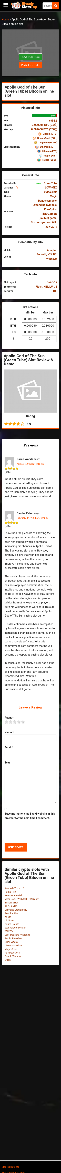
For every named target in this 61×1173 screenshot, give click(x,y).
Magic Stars (11, 949)
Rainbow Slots (12, 952)
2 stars (11, 722)
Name (9, 732)
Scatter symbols (41, 222)
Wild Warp (10, 931)
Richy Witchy (11, 942)
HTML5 (48, 286)
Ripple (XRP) (50, 155)
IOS (49, 254)
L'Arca (8, 960)
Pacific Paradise (13, 938)
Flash (39, 286)
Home (5, 19)
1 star (7, 722)
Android (41, 254)
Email (9, 747)
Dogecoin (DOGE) (47, 142)
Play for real (30, 57)
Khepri (8, 917)
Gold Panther (11, 913)
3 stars (15, 722)
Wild (54, 222)
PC (55, 254)
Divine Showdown (14, 945)
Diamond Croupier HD (16, 910)
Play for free (30, 65)
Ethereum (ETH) (48, 146)
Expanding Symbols (45, 205)
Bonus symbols (47, 200)
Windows (51, 259)
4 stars (19, 722)
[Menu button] (6, 5)
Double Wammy (13, 956)
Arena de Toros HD (14, 888)
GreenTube (50, 183)
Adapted (52, 250)
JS (55, 286)
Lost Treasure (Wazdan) (17, 935)
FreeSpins (50, 209)
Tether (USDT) (49, 160)
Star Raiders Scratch (15, 927)
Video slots (50, 192)
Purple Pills (10, 892)
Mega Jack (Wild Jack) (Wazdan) (22, 899)
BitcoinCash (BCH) (47, 138)
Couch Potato (12, 924)
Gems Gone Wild (13, 895)
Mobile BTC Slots (10, 1167)
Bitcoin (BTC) (49, 133)
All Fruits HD (11, 906)
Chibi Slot (9, 920)
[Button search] (55, 5)
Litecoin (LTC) (49, 151)
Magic (53, 196)
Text (7, 762)
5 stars (23, 722)
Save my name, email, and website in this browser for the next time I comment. (30, 816)
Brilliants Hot (11, 902)
